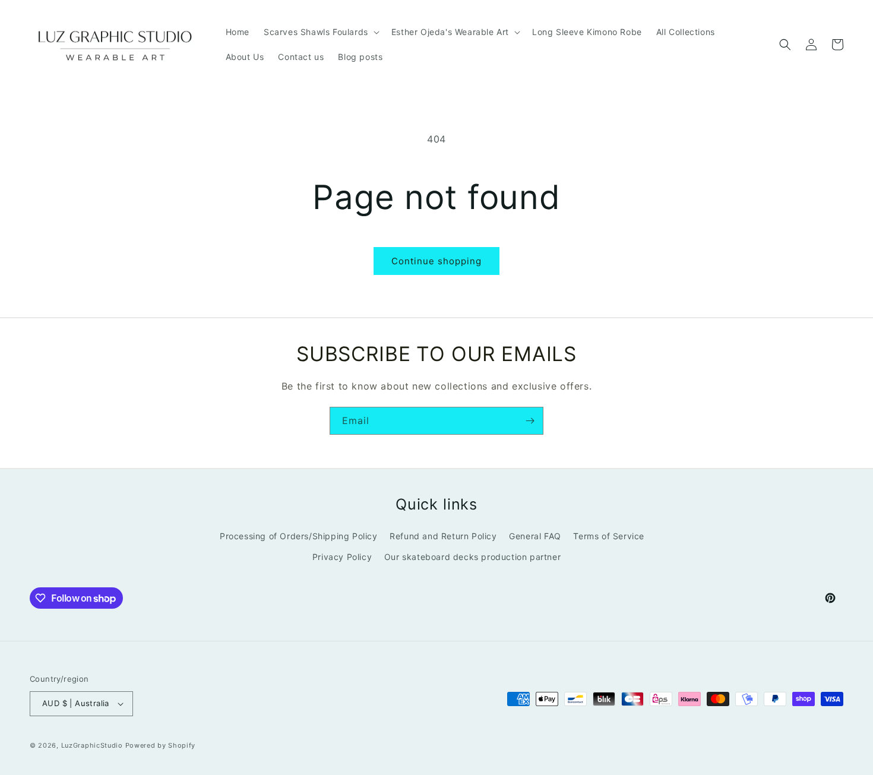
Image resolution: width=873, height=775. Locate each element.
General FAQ (535, 536)
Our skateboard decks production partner (472, 557)
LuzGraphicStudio (92, 745)
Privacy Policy (342, 557)
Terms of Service (608, 536)
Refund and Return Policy (443, 536)
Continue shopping (436, 261)
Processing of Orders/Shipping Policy (299, 536)
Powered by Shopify (160, 745)
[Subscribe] (530, 421)
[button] (320, 32)
